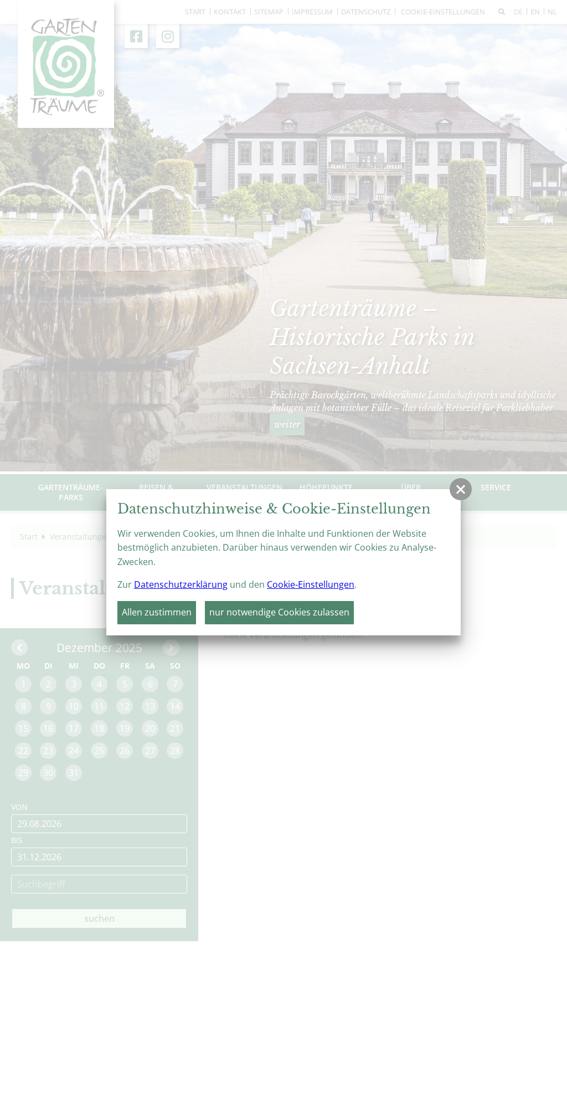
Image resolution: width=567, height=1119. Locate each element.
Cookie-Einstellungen (310, 584)
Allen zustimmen (157, 612)
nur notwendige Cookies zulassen (279, 612)
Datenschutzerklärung (181, 584)
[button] (461, 489)
